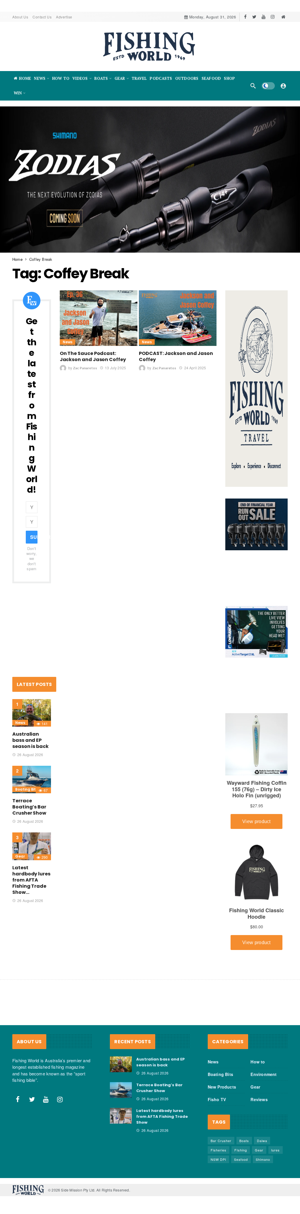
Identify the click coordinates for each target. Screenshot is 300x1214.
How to (257, 1062)
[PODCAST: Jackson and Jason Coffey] (178, 318)
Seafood (241, 1159)
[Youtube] (263, 16)
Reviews (258, 1099)
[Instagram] (272, 16)
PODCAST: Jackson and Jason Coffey (176, 356)
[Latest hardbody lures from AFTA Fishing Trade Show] (31, 846)
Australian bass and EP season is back (30, 740)
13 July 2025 (115, 367)
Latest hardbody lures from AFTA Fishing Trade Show (162, 1116)
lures (275, 1150)
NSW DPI (218, 1159)
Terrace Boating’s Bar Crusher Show (29, 806)
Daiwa (262, 1140)
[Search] (253, 85)
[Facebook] (245, 16)
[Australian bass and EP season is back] (31, 713)
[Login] (283, 85)
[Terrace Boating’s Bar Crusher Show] (31, 779)
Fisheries (218, 1150)
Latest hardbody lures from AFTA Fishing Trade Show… (31, 880)
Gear (20, 856)
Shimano (263, 1159)
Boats (244, 1140)
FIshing (240, 1150)
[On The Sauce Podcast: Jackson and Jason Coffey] (98, 318)
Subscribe (34, 537)
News (68, 341)
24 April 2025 (195, 367)
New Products (222, 1087)
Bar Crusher (221, 1140)
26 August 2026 (30, 754)
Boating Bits (26, 789)
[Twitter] (254, 16)
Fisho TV (217, 1099)
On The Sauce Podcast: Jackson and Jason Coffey (93, 356)
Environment (263, 1074)
